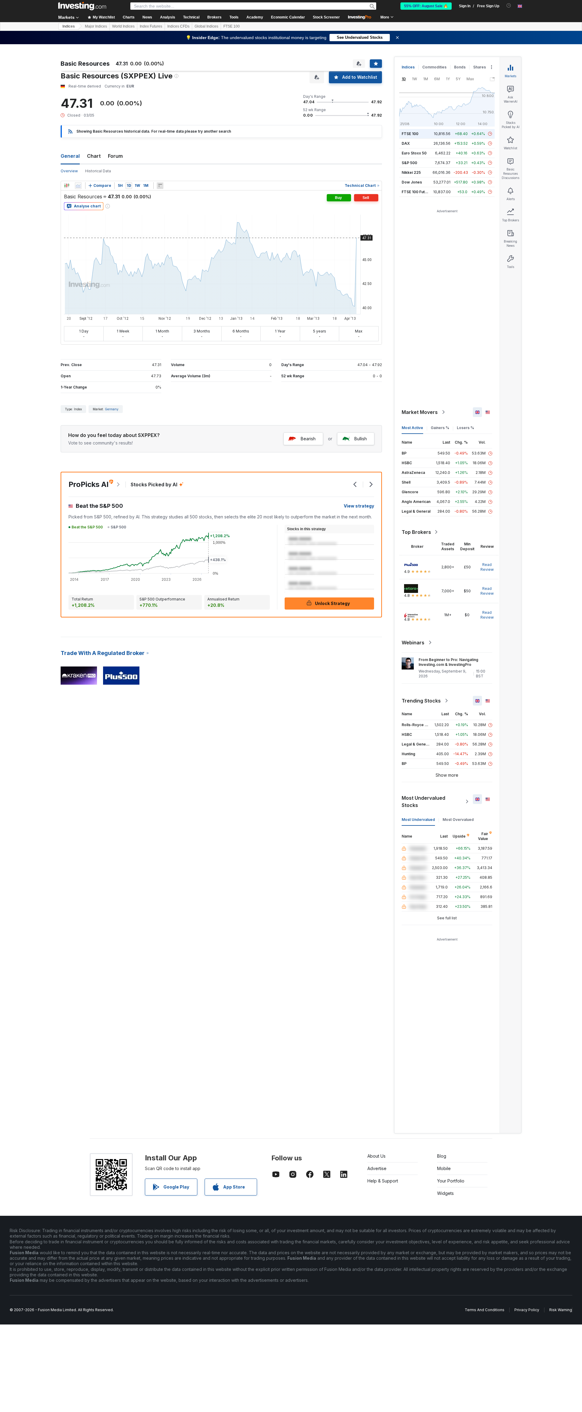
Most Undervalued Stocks (423, 801)
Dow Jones (412, 182)
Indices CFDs (178, 26)
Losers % (465, 427)
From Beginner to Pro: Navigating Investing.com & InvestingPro (448, 662)
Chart (94, 156)
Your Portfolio (450, 1180)
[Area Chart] (78, 185)
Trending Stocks (421, 701)
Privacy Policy (526, 1310)
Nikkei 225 (411, 172)
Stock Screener (326, 17)
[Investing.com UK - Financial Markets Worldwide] (82, 6)
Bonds (460, 67)
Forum (115, 156)
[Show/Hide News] (160, 185)
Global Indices (206, 26)
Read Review (487, 567)
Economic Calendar (288, 17)
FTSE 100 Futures (417, 192)
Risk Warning (560, 1310)
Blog (441, 1156)
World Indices (123, 26)
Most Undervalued (418, 819)
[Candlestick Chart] (66, 185)
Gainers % (440, 427)
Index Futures (151, 26)
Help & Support (382, 1180)
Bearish (308, 438)
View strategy (359, 505)
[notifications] (508, 5)
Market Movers (420, 412)
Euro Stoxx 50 (414, 153)
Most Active (412, 427)
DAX (406, 143)
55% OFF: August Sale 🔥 (426, 6)
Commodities (434, 67)
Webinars (413, 643)
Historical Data (98, 171)
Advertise (376, 1168)
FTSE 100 (231, 26)
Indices (68, 26)
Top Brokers (416, 532)
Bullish (360, 438)
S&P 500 (409, 162)
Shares (479, 67)
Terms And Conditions (484, 1310)
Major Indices (96, 26)
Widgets (445, 1193)
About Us (376, 1156)
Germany (112, 409)
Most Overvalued (458, 819)
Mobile (444, 1168)
